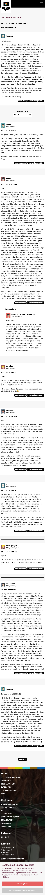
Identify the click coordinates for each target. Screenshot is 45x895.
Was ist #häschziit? (10, 804)
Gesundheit (6, 781)
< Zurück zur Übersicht (11, 18)
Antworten (22, 101)
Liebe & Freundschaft (10, 778)
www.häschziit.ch (7, 855)
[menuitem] (22, 783)
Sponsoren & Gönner (10, 817)
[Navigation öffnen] (41, 4)
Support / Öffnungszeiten (12, 859)
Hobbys (4, 793)
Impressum (6, 826)
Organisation (7, 820)
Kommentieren (20, 163)
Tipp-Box (5, 837)
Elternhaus (6, 787)
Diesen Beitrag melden (35, 101)
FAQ (2, 810)
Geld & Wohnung (8, 784)
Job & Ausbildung (9, 790)
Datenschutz (7, 823)
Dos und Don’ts (7, 807)
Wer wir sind (6, 814)
